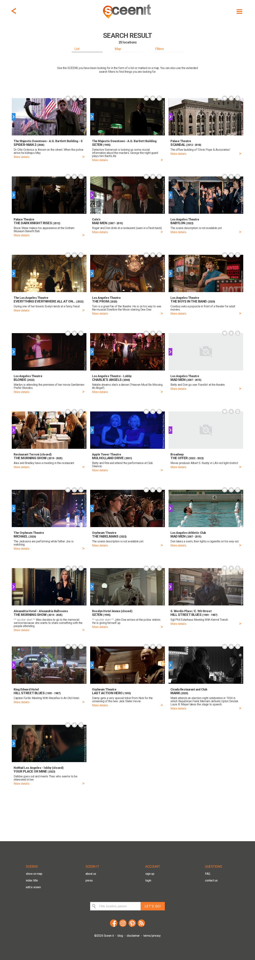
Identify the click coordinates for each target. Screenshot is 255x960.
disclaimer (133, 935)
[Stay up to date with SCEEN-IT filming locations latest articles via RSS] (141, 926)
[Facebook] (113, 926)
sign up (149, 874)
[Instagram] (123, 926)
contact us (211, 880)
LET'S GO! (153, 906)
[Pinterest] (132, 926)
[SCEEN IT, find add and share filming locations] (127, 20)
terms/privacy (152, 935)
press (89, 880)
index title (32, 880)
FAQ (207, 874)
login (148, 880)
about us (90, 874)
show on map (34, 874)
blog (120, 935)
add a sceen (33, 887)
